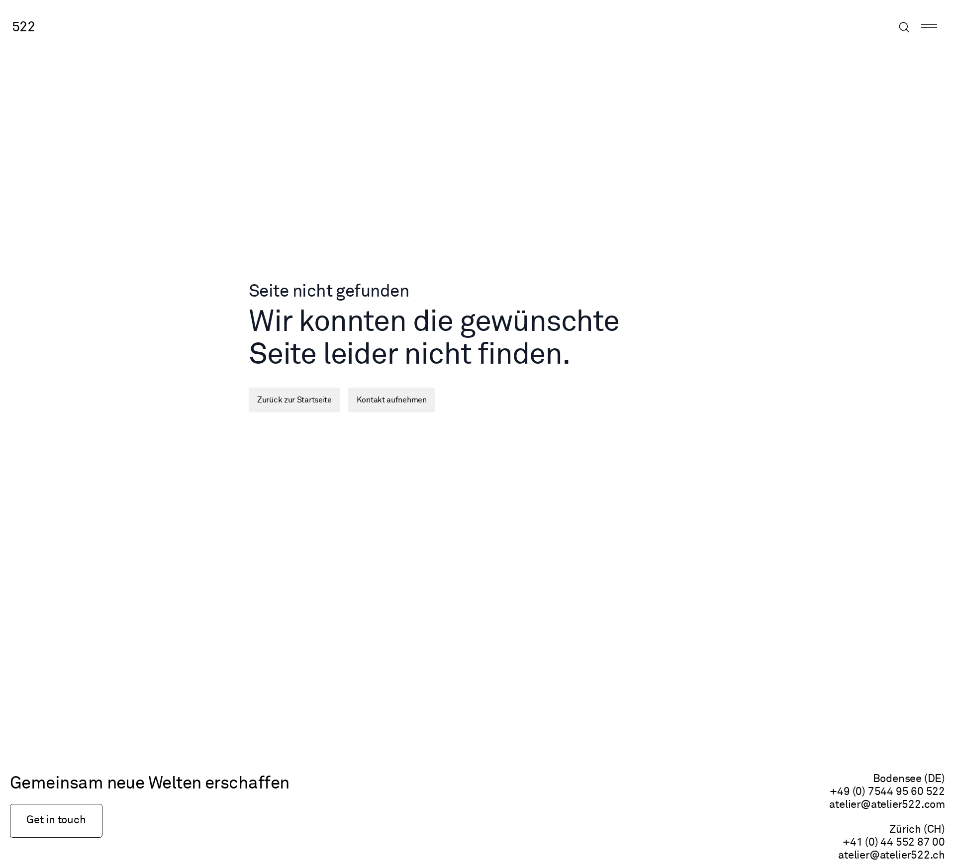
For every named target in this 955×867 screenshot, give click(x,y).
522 (23, 27)
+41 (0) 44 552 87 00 (894, 842)
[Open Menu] (929, 27)
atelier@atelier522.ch (891, 855)
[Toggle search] (904, 27)
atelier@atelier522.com (887, 804)
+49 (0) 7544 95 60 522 (887, 792)
